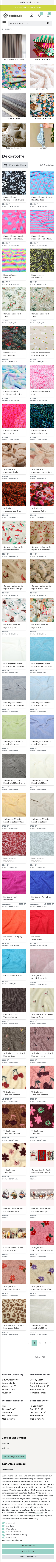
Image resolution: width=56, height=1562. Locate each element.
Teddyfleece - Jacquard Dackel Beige (11, 471)
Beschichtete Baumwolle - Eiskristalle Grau (38, 859)
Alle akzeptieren (28, 1546)
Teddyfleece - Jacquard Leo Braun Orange (12, 509)
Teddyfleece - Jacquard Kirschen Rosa (39, 1093)
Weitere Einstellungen (12, 1540)
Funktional (11, 1537)
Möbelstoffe (8, 1419)
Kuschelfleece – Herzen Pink (10, 432)
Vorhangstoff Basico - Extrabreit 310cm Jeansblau (41, 743)
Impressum (38, 1513)
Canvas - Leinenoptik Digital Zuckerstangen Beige (41, 548)
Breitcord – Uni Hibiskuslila (10, 898)
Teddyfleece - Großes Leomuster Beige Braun (13, 1326)
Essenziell (10, 1523)
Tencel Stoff (36, 1406)
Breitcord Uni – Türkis (12, 976)
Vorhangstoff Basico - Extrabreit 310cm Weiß (13, 665)
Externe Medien (13, 1532)
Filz (4, 1406)
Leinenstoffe (8, 1383)
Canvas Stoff (8, 1409)
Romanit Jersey (38, 1393)
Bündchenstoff (37, 1389)
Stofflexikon (7, 1470)
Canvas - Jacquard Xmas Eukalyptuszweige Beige (40, 315)
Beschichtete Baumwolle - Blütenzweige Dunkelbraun (37, 276)
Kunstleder (7, 1412)
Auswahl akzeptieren (28, 1557)
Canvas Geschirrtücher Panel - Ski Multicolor (41, 1171)
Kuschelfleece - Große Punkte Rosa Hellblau (13, 237)
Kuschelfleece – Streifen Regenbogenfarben (12, 276)
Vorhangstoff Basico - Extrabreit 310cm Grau (13, 704)
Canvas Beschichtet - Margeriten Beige (41, 354)
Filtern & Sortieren (17, 165)
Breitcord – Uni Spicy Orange (12, 938)
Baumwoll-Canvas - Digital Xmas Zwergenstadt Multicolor (40, 626)
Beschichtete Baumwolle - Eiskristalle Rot (10, 859)
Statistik (10, 1526)
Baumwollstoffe (10, 1380)
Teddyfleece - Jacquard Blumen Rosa (42, 1249)
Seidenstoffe (36, 1416)
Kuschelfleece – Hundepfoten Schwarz (13, 198)
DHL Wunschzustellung (16, 1535)
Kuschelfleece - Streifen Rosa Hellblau (41, 237)
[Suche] (48, 23)
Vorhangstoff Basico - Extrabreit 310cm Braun (14, 781)
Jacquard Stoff (38, 1412)
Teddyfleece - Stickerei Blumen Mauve (42, 1054)
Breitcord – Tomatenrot (36, 938)
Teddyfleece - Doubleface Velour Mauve (40, 977)
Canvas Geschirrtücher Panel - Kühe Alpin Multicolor (41, 1210)
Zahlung (5, 1448)
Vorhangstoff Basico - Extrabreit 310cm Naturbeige (41, 781)
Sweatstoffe (8, 1389)
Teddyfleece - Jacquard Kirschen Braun (11, 1132)
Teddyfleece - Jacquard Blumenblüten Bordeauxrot (37, 1132)
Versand (6, 1444)
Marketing (11, 1529)
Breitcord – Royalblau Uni (41, 898)
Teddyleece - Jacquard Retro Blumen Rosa (38, 509)
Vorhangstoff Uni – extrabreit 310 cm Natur (39, 1326)
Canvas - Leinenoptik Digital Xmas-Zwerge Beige (13, 587)
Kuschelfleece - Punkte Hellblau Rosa (42, 198)
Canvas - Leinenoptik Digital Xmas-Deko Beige (41, 587)
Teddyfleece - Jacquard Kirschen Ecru (11, 1093)
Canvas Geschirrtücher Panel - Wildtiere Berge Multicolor (13, 1210)
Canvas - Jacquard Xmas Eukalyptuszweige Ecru (14, 315)
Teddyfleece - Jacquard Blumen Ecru (41, 1288)
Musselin (6, 1393)
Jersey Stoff (36, 1380)
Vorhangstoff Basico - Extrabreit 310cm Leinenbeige (41, 820)
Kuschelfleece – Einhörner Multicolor (12, 393)
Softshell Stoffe (10, 1416)
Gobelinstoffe (37, 1419)
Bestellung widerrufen (14, 1457)
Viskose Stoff (8, 1386)
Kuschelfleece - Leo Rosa (40, 393)
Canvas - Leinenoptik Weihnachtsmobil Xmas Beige (13, 548)
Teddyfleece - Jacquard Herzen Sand (41, 471)
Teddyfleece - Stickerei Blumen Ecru (42, 1015)
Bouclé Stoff (36, 1409)
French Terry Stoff (39, 1386)
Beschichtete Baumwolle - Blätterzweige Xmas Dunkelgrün (12, 354)
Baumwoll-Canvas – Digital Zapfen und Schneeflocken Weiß (12, 626)
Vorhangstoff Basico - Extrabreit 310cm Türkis (41, 665)
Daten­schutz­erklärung (27, 1518)
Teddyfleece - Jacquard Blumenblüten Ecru (12, 1171)
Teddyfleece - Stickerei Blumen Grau (14, 1054)
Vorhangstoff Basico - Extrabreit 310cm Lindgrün (13, 743)
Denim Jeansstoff (39, 1383)
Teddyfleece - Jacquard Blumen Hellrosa (11, 1288)
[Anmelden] (31, 15)
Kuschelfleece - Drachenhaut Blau (39, 432)
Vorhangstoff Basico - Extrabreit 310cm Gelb (13, 820)
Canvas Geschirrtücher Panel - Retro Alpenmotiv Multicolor (13, 1249)
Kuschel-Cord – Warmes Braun (10, 1015)
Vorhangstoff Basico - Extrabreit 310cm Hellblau (41, 704)
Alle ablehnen (28, 1551)
